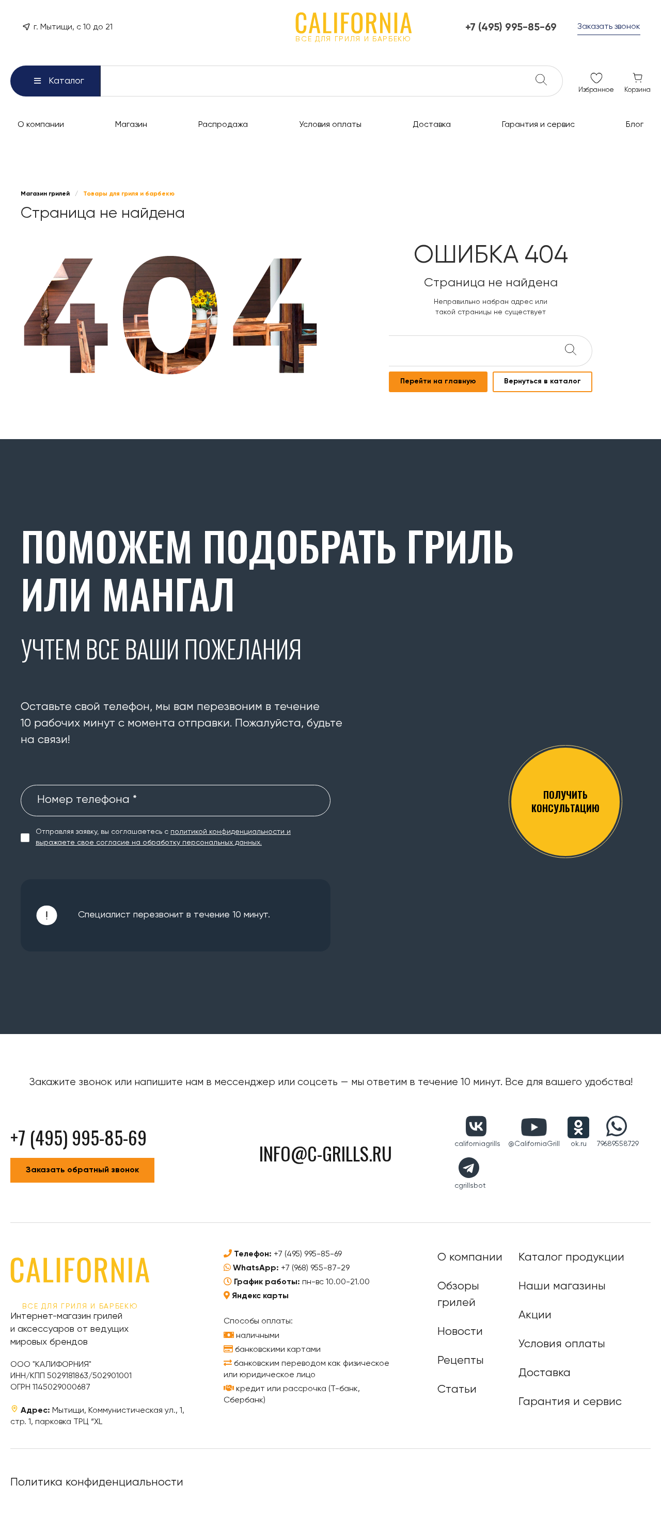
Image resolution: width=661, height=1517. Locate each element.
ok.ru (579, 1144)
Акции (535, 1315)
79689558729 (618, 1144)
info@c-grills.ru (325, 1153)
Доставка (544, 1373)
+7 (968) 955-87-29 (315, 1268)
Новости (460, 1331)
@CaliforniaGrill (534, 1144)
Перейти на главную (438, 381)
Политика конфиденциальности (96, 1482)
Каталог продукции (571, 1257)
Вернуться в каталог (542, 381)
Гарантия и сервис (570, 1402)
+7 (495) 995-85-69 (308, 1254)
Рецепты (460, 1360)
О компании (469, 1257)
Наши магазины (562, 1286)
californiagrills (477, 1144)
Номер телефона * (87, 799)
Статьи (457, 1389)
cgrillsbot (470, 1185)
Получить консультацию (565, 801)
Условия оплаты (561, 1344)
